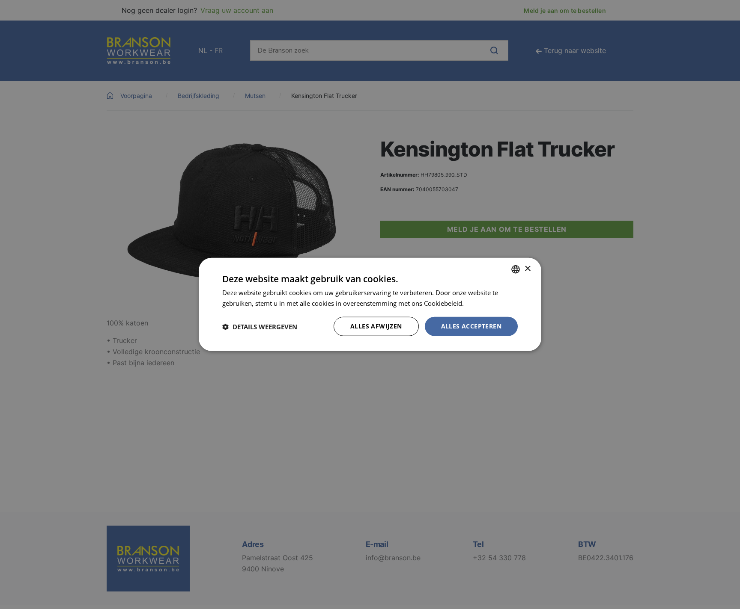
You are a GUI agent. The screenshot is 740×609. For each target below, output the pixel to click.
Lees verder (482, 303)
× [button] (527, 269)
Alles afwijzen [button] (376, 326)
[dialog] (370, 304)
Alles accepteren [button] (471, 326)
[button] (259, 327)
